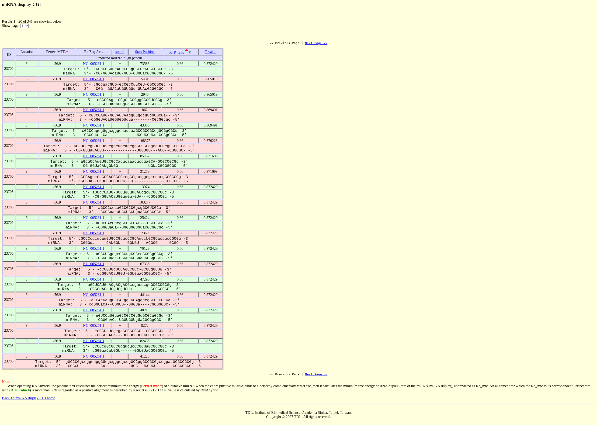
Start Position (145, 52)
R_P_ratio (176, 52)
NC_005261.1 (93, 64)
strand (119, 52)
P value (210, 52)
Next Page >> (316, 43)
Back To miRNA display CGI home (28, 398)
